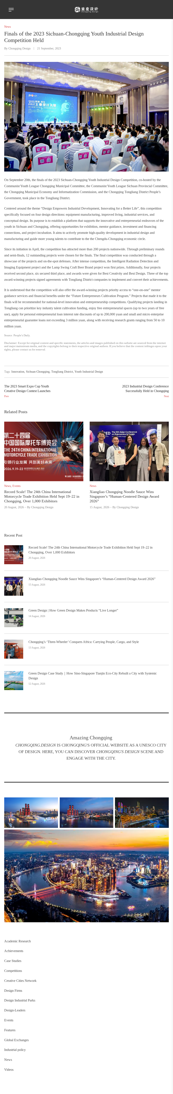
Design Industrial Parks (19, 1000)
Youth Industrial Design (88, 371)
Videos (9, 1069)
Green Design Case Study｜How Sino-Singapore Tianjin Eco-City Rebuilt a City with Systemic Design (92, 676)
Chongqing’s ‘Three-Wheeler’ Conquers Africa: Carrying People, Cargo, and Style (83, 642)
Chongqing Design (19, 48)
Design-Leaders (14, 1010)
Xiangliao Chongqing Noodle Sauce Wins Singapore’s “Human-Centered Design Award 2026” (91, 579)
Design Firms (13, 990)
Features (9, 1030)
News (8, 1059)
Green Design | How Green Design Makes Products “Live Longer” (73, 610)
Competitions (13, 971)
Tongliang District (62, 371)
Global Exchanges (16, 1040)
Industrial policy (15, 1050)
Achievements (13, 951)
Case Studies (12, 961)
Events (8, 1020)
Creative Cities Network (20, 980)
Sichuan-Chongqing (38, 371)
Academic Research (17, 941)
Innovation (17, 371)
